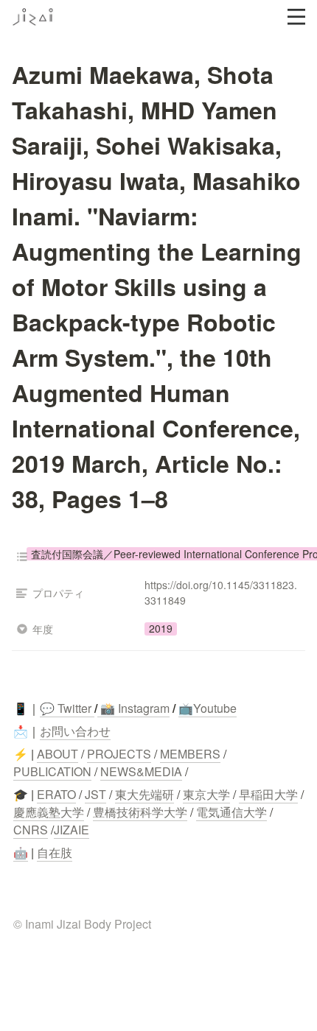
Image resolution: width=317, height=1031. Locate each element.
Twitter (73, 708)
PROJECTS (119, 753)
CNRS (30, 829)
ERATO (56, 794)
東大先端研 (144, 794)
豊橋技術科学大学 (140, 811)
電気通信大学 (231, 811)
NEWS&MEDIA (141, 771)
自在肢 (54, 852)
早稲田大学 (268, 794)
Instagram (144, 708)
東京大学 (206, 794)
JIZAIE (71, 829)
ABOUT (57, 753)
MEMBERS (190, 753)
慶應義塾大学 (48, 811)
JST (95, 794)
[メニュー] (296, 17)
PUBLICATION (52, 771)
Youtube (215, 708)
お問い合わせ (75, 730)
